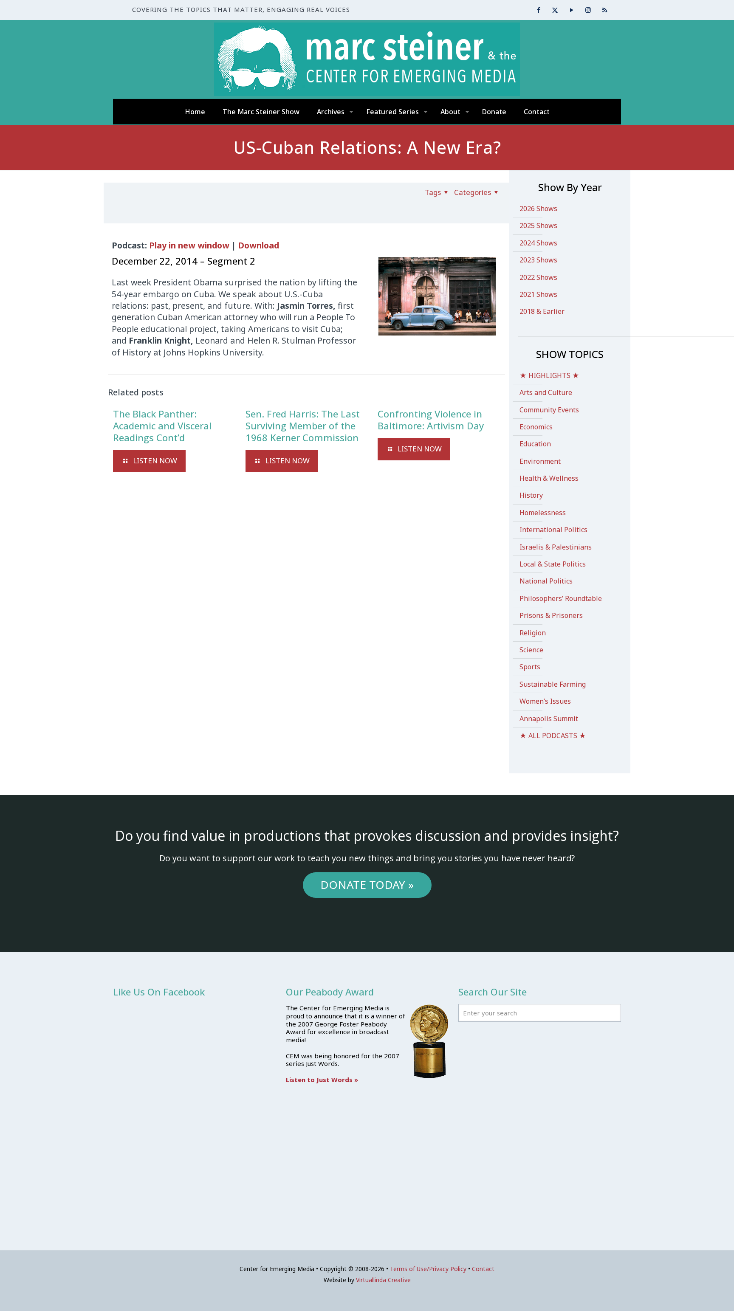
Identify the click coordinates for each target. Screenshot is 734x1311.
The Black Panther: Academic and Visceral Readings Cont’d (162, 425)
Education (535, 443)
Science (531, 649)
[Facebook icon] (538, 10)
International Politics (553, 529)
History (531, 495)
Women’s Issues (545, 701)
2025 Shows (538, 225)
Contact (483, 1269)
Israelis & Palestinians (555, 547)
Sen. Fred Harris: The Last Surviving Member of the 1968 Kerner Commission (303, 425)
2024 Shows (538, 243)
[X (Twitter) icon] (555, 10)
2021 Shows (538, 294)
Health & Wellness (549, 478)
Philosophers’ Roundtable (560, 598)
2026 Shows (538, 208)
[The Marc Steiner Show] (367, 59)
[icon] (604, 10)
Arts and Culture (545, 392)
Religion (532, 632)
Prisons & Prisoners (551, 615)
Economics (536, 426)
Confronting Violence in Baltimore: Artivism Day (431, 419)
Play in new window (189, 245)
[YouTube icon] (571, 10)
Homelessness (542, 512)
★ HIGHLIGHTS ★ (549, 375)
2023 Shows (538, 260)
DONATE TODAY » (367, 884)
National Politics (546, 581)
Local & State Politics (552, 564)
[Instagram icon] (588, 10)
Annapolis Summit (548, 718)
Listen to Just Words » (322, 1079)
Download (258, 245)
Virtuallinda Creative (383, 1280)
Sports (529, 666)
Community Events (549, 409)
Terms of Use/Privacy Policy (428, 1269)
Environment (540, 461)
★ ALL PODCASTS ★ (552, 735)
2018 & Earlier (542, 311)
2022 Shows (538, 277)
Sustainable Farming (552, 684)
